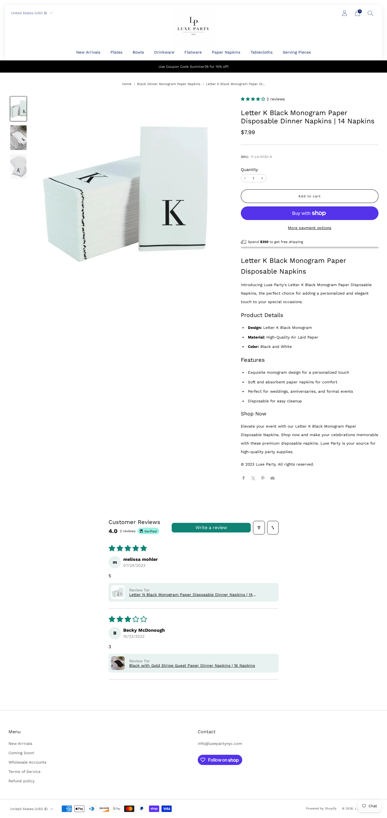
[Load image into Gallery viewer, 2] (18, 137)
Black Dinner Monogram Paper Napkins (168, 84)
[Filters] (259, 527)
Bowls (138, 52)
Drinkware (164, 52)
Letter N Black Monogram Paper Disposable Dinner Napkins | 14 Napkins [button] (191, 594)
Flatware (193, 52)
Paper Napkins (226, 52)
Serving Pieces (297, 52)
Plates (116, 52)
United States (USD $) (29, 13)
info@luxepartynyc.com (220, 743)
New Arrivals (88, 52)
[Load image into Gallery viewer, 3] (18, 166)
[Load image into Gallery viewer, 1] (18, 108)
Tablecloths (261, 52)
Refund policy (21, 781)
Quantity (249, 169)
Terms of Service (24, 771)
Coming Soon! (21, 753)
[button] (254, 99)
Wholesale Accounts (27, 762)
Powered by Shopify (321, 808)
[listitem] (193, 66)
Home (126, 84)
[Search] (370, 13)
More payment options (309, 227)
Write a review (211, 527)
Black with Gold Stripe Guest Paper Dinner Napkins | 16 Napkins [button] (192, 665)
